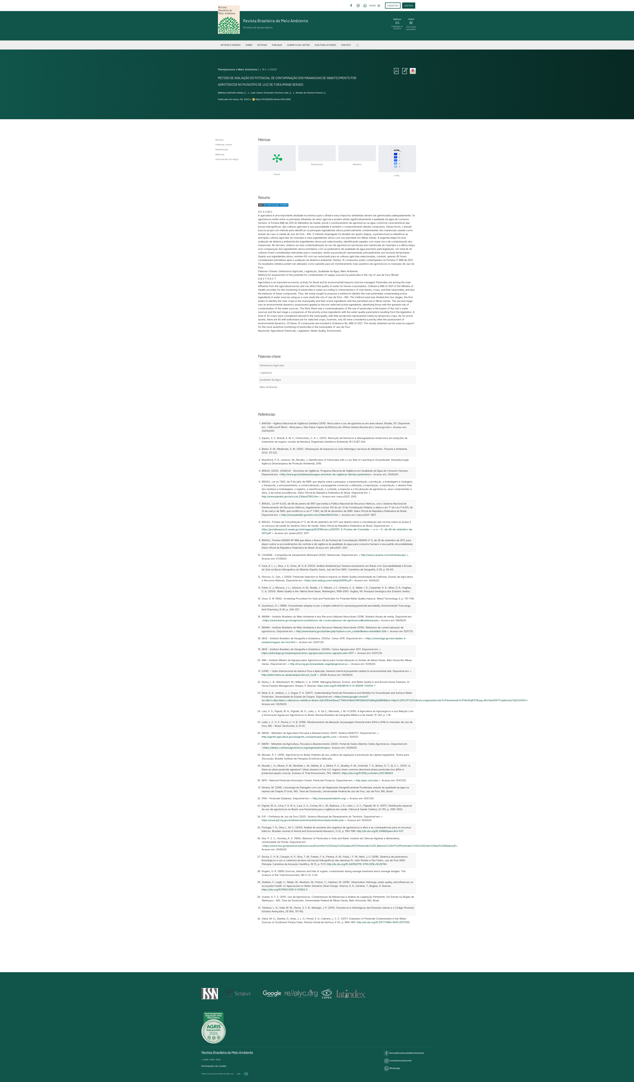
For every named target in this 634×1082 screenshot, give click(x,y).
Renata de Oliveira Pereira (309, 92)
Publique (277, 44)
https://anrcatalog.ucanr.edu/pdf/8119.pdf (328, 580)
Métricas (219, 154)
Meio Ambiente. (269, 387)
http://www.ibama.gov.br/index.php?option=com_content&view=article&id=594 (341, 631)
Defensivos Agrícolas (272, 365)
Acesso (408, 5)
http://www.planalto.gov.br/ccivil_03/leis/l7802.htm (290, 496)
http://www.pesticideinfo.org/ (329, 798)
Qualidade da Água (270, 379)
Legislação (266, 372)
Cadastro (392, 5)
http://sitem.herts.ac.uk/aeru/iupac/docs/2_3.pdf (289, 674)
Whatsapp (394, 1068)
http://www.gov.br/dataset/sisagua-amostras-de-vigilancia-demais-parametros (325, 474)
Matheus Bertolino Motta (231, 92)
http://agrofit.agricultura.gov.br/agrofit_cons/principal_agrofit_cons (299, 736)
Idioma (372, 5)
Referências (221, 149)
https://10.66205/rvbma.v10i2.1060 (273, 99)
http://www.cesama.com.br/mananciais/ (383, 555)
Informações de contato (213, 1066)
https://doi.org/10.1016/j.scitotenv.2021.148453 (367, 773)
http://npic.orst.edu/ (367, 780)
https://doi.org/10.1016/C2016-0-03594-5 (285, 889)
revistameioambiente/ (400, 1060)
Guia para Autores (325, 44)
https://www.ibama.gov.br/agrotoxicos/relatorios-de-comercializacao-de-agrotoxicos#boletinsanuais (320, 620)
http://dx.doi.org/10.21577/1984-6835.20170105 (383, 922)
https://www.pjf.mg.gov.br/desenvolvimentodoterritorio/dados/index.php (303, 820)
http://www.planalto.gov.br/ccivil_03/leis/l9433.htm (309, 514)
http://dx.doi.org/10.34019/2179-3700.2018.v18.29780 (357, 864)
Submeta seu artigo (298, 44)
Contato (346, 44)
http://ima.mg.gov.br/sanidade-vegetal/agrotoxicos (319, 664)
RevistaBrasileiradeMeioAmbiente (406, 1053)
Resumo (219, 139)
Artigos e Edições (230, 44)
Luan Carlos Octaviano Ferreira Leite (269, 92)
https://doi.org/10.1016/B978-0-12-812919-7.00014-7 (346, 685)
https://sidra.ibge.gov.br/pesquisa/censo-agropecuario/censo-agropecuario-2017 (308, 653)
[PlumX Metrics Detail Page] (277, 158)
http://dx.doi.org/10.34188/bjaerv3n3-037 (380, 831)
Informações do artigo (226, 159)
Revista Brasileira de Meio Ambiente (275, 20)
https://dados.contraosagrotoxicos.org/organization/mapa (296, 747)
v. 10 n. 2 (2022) (268, 69)
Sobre (249, 44)
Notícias (262, 44)
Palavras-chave (223, 144)
